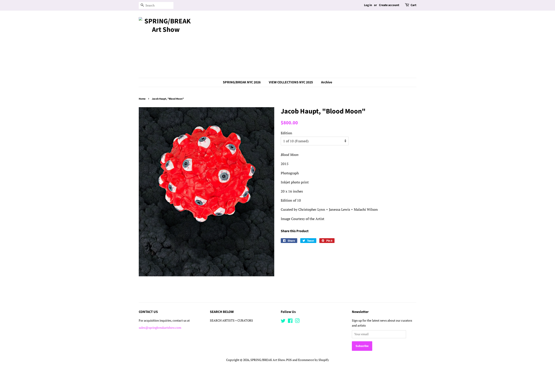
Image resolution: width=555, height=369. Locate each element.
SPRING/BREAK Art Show (267, 360)
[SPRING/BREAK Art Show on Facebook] (290, 322)
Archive (326, 82)
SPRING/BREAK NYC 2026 (242, 82)
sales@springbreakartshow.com (160, 328)
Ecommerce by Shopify (313, 360)
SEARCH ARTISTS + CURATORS (231, 320)
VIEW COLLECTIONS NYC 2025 (291, 82)
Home (142, 99)
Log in (368, 5)
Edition (286, 133)
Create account (389, 5)
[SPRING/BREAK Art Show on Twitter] (283, 322)
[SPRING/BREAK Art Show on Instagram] (297, 322)
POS (289, 360)
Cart (413, 5)
